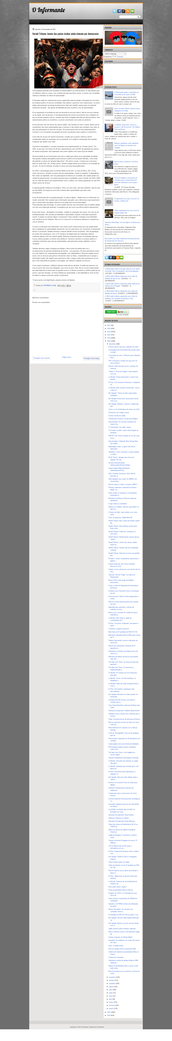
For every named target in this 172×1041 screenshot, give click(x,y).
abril (110, 999)
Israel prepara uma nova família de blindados (123, 744)
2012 (109, 341)
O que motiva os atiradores (117, 504)
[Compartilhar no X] (65, 286)
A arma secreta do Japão (116, 416)
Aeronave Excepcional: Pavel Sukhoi (121, 815)
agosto (111, 987)
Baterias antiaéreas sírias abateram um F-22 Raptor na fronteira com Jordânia (126, 145)
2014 (109, 335)
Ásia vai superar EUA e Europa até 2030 (122, 949)
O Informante (48, 10)
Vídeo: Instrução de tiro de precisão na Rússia (124, 719)
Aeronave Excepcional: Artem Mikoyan (121, 821)
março (111, 1002)
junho (111, 993)
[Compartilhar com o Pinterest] (70, 286)
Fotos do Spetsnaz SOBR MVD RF (120, 517)
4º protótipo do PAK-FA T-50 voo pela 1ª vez (123, 915)
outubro (112, 980)
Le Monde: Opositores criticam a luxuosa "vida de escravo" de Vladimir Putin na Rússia (127, 127)
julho (111, 990)
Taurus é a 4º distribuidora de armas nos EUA (123, 409)
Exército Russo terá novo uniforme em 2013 (123, 347)
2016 (109, 328)
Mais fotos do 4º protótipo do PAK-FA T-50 (122, 632)
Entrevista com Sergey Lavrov (118, 412)
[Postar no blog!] (63, 286)
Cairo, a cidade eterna (115, 946)
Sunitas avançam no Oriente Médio (120, 937)
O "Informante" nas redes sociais (119, 427)
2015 (109, 332)
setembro (112, 983)
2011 (109, 1012)
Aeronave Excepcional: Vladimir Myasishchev (124, 710)
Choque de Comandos (115, 957)
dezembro (112, 344)
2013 (109, 338)
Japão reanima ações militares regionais (122, 928)
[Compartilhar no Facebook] (68, 286)
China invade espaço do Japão (118, 862)
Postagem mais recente (41, 358)
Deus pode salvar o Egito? (117, 887)
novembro (112, 977)
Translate (120, 57)
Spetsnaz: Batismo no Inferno (118, 818)
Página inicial (66, 357)
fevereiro (112, 1005)
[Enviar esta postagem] (58, 285)
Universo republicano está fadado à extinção (123, 758)
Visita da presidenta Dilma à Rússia (120, 890)
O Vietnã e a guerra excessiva (118, 629)
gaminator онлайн (40, 1)
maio (111, 996)
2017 (109, 325)
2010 (109, 1015)
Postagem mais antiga (91, 358)
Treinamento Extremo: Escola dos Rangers (123, 419)
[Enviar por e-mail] (61, 286)
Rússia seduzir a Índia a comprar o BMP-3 (122, 484)
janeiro (111, 1008)
